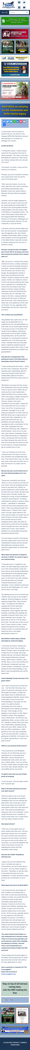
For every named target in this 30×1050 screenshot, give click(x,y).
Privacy (16, 1042)
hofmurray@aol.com (8, 974)
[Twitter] (24, 2)
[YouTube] (24, 7)
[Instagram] (19, 7)
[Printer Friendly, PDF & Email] (15, 1000)
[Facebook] (19, 2)
